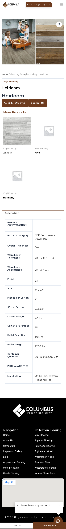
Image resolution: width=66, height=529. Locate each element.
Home (5, 74)
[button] (61, 5)
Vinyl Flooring (29, 74)
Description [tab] (11, 213)
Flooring (15, 74)
